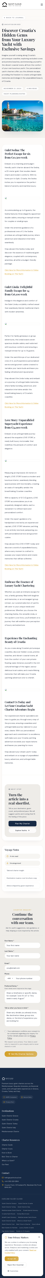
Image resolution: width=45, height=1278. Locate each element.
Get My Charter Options (22, 1054)
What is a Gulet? (8, 1161)
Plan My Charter (22, 823)
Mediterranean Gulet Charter (11, 1210)
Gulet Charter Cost (8, 1224)
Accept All (12, 1259)
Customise (14, 1271)
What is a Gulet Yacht (24, 1221)
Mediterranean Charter (10, 1131)
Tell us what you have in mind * (16, 1008)
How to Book (7, 1153)
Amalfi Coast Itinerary (9, 1217)
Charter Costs (7, 1149)
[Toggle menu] (41, 4)
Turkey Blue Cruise (23, 1214)
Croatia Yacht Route (8, 1214)
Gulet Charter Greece (10, 1116)
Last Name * (9, 951)
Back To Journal (15, 18)
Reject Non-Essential (15, 1265)
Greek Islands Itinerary (30, 1210)
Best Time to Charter (10, 1157)
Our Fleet (5, 1164)
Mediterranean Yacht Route (27, 1217)
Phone (7, 974)
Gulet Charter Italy (9, 1127)
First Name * (9, 941)
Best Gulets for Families (9, 1228)
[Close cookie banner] (39, 1237)
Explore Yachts (21, 830)
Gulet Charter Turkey (10, 1124)
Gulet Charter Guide (8, 1221)
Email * (7, 963)
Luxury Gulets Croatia (26, 1228)
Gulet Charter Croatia (10, 1120)
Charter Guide (7, 1145)
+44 (9, 978)
